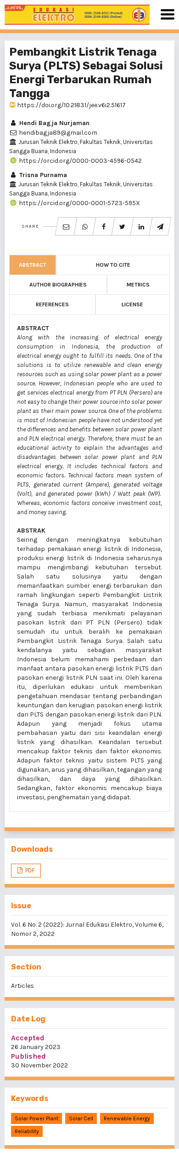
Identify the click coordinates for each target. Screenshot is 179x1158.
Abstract (32, 265)
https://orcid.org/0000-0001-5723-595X (78, 203)
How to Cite (113, 265)
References (52, 304)
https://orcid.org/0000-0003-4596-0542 (79, 161)
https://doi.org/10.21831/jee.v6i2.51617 (71, 105)
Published (28, 1056)
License (132, 304)
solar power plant (36, 1118)
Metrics (138, 284)
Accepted (28, 1037)
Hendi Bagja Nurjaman (53, 123)
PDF (29, 870)
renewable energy (127, 1118)
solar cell (81, 1118)
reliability (27, 1131)
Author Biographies (58, 284)
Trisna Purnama (42, 175)
